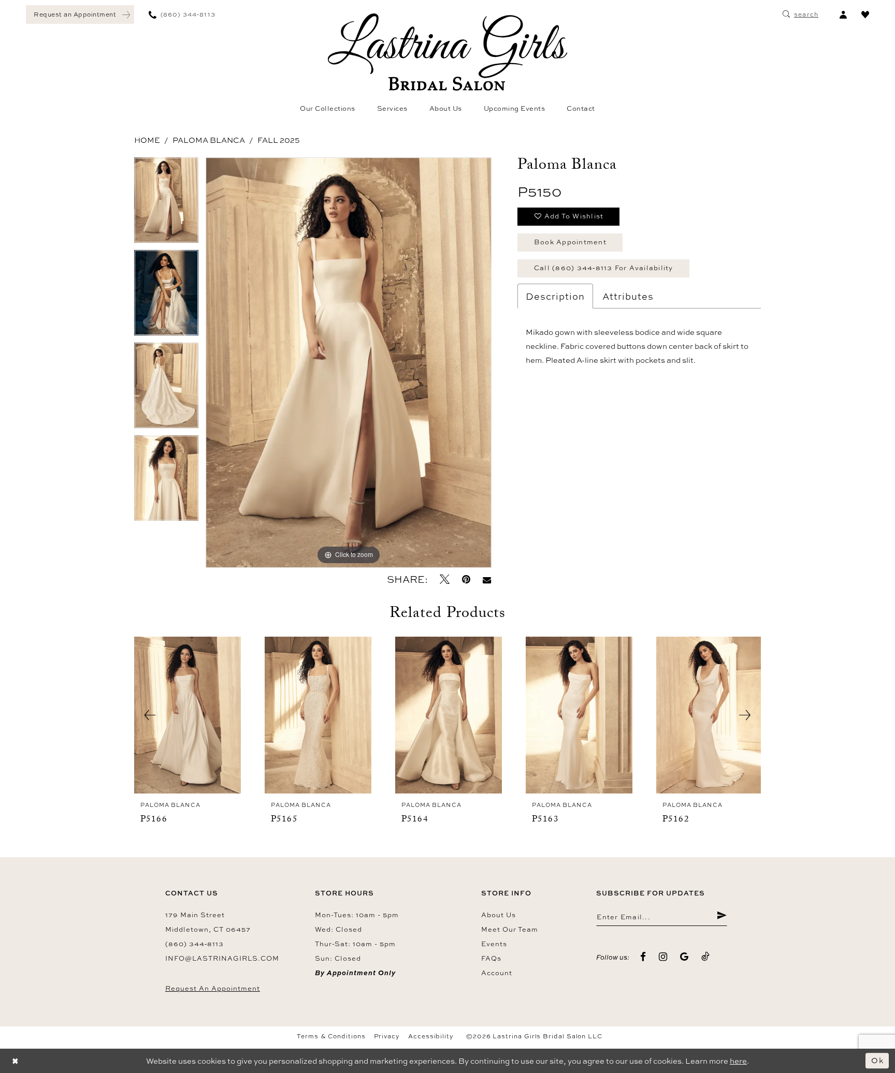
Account (496, 972)
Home (147, 140)
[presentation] (187, 715)
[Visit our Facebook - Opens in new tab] (643, 956)
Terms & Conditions (331, 1036)
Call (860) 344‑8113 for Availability (603, 267)
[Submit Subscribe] (721, 916)
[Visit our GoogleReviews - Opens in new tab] (684, 956)
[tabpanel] (166, 203)
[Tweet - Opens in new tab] (444, 579)
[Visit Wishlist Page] (865, 14)
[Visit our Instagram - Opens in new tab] (663, 956)
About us (498, 914)
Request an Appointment (212, 988)
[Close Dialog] (15, 1061)
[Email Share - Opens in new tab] (487, 579)
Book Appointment (570, 241)
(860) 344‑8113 (194, 943)
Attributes (628, 296)
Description (555, 296)
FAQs (491, 958)
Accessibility (431, 1036)
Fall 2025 (278, 140)
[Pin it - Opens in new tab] (466, 579)
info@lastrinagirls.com (222, 958)
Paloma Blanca (208, 140)
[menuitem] (80, 14)
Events (494, 943)
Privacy (387, 1036)
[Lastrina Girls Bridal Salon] (447, 52)
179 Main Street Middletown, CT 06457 (208, 922)
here (738, 1060)
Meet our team (509, 929)
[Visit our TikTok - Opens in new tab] (706, 956)
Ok (877, 1060)
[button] (843, 14)
